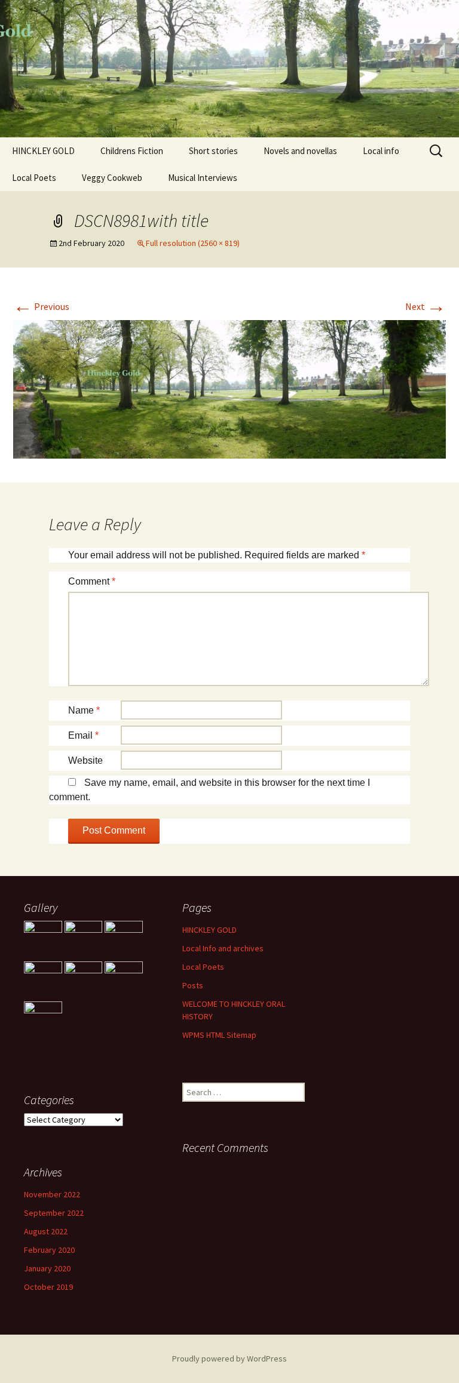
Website (85, 760)
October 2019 (48, 1286)
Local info (381, 150)
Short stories (213, 150)
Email (83, 735)
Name (84, 710)
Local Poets (34, 177)
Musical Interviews (202, 177)
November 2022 (52, 1194)
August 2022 (46, 1231)
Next (425, 306)
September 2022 (54, 1212)
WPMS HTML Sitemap (219, 1034)
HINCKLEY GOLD (43, 150)
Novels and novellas (300, 150)
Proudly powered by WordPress (229, 1358)
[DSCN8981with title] (229, 388)
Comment (91, 581)
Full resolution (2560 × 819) (193, 243)
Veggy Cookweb (112, 177)
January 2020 (47, 1268)
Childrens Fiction (131, 150)
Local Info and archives (223, 948)
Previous (41, 306)
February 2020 (49, 1249)
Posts (192, 985)
